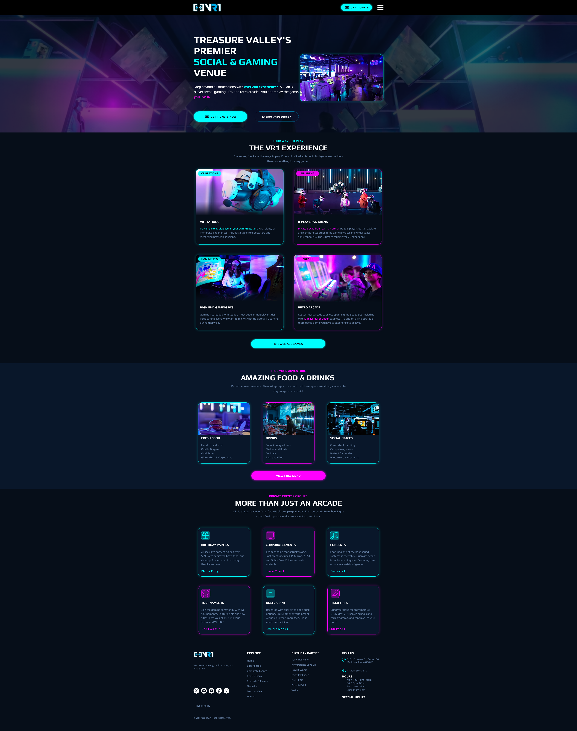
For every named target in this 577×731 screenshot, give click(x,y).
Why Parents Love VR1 (305, 664)
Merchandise (254, 691)
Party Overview (300, 659)
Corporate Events (257, 670)
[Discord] (204, 691)
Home (250, 660)
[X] (196, 691)
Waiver (251, 696)
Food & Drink (254, 675)
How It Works (299, 669)
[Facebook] (219, 691)
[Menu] (380, 7)
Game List (252, 686)
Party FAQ (297, 680)
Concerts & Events (257, 681)
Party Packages (300, 674)
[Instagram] (226, 691)
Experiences (254, 665)
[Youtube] (211, 691)
